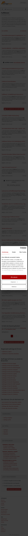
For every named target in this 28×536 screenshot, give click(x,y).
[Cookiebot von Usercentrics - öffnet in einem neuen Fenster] (20, 248)
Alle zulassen (14, 277)
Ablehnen (14, 286)
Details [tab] (14, 252)
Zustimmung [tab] (5, 252)
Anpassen (13, 281)
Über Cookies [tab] (22, 252)
